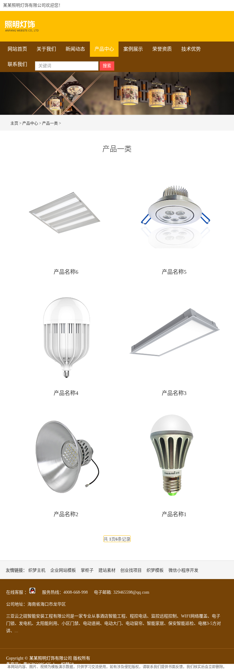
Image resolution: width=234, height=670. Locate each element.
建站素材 (106, 570)
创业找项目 (131, 570)
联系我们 (17, 64)
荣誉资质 (162, 49)
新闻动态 (75, 49)
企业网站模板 (63, 570)
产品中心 (104, 49)
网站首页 (17, 49)
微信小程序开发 (183, 570)
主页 (14, 123)
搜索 (107, 65)
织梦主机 (36, 570)
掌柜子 (87, 570)
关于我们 (46, 49)
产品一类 (50, 123)
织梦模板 (155, 570)
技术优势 (191, 49)
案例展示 (133, 49)
